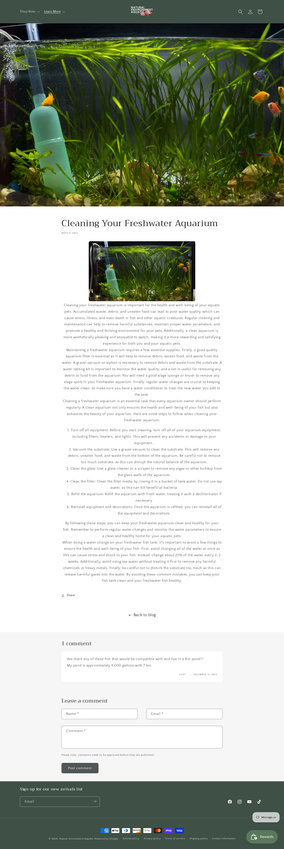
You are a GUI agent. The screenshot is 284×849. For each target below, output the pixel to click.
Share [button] (71, 595)
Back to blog (145, 615)
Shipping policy (198, 838)
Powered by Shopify (106, 838)
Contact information (223, 838)
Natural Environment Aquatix (76, 838)
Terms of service (175, 838)
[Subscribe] (95, 801)
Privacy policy (152, 838)
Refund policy (131, 838)
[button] (29, 11)
